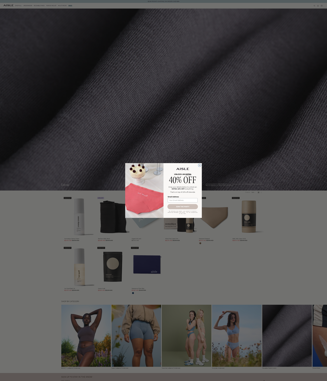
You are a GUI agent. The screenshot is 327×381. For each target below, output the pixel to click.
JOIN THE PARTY (182, 207)
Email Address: (173, 197)
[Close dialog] (199, 165)
